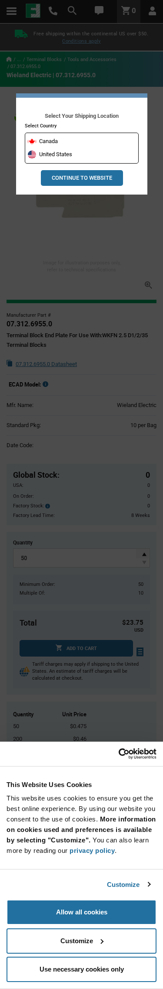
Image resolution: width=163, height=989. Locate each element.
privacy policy (92, 850)
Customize (123, 884)
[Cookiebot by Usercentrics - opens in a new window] (118, 754)
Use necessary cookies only (82, 969)
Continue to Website (82, 178)
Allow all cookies (81, 912)
